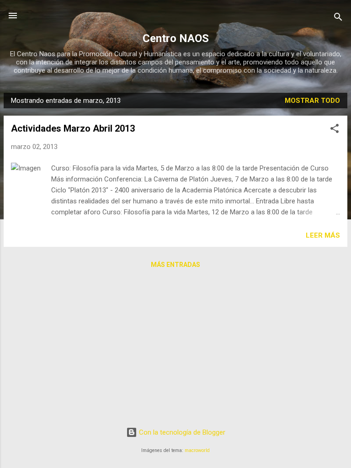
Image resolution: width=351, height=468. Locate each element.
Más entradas (175, 264)
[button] (334, 130)
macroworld (197, 450)
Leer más (323, 235)
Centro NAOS (176, 38)
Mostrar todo (312, 100)
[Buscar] (338, 18)
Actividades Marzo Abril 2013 (73, 128)
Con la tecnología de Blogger (181, 432)
